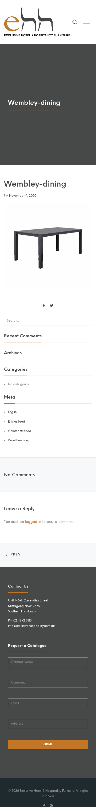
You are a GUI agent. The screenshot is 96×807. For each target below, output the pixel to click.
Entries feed (16, 421)
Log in (12, 412)
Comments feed (19, 431)
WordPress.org (18, 440)
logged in (33, 521)
